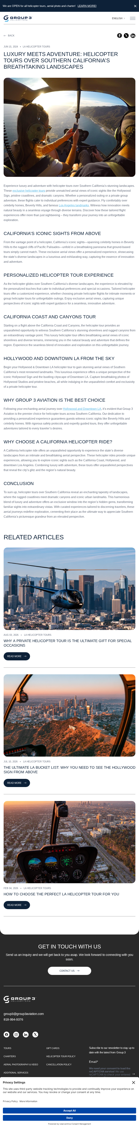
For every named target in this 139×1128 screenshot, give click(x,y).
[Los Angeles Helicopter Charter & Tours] (6, 1036)
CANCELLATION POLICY (58, 1064)
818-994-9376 (13, 1019)
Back (11, 35)
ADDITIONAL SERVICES (16, 1072)
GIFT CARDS (52, 1048)
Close (135, 6)
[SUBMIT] (133, 1074)
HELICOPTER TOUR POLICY (60, 1056)
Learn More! (87, 5)
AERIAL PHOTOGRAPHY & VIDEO (21, 1064)
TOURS (7, 1048)
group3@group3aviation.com (24, 1014)
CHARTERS (10, 1056)
